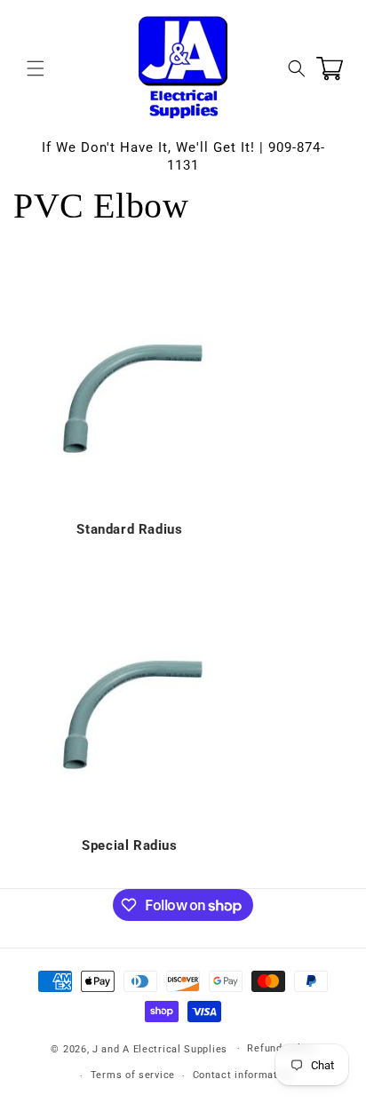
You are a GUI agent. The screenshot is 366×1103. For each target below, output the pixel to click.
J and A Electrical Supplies (159, 1048)
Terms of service (133, 1075)
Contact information (243, 1075)
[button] (35, 68)
